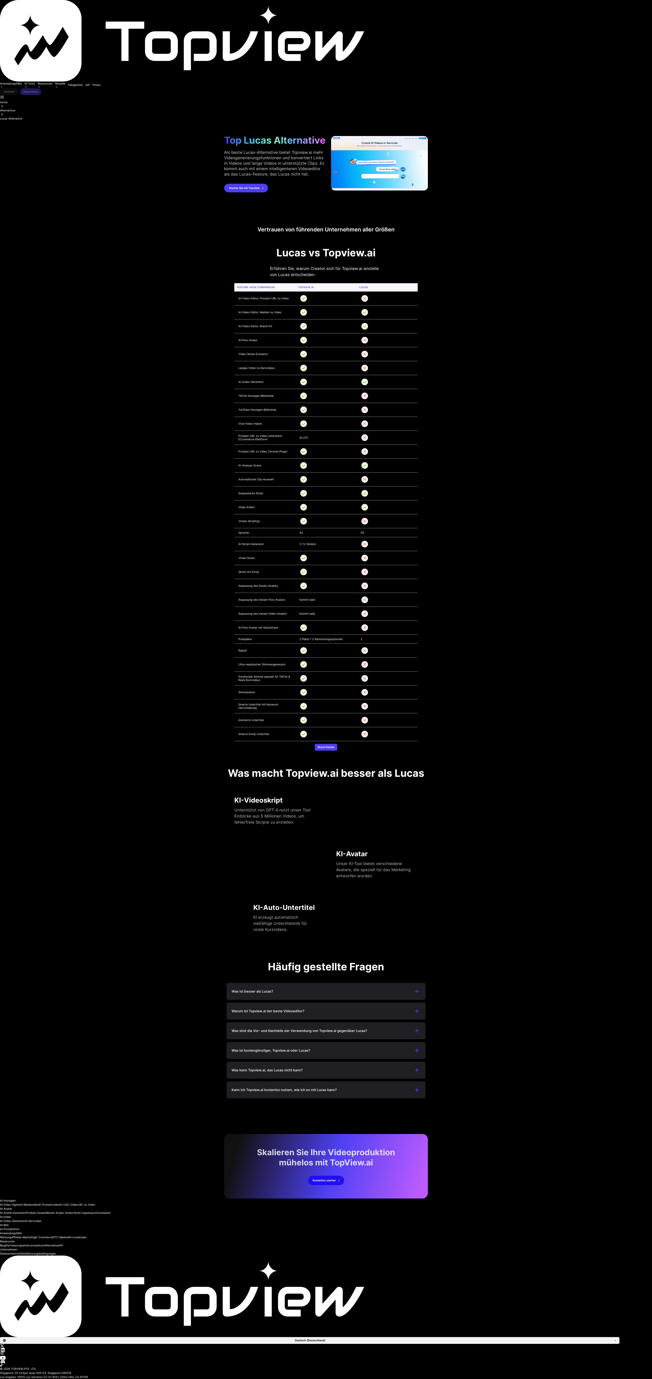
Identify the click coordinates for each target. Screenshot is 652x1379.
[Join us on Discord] (326, 1362)
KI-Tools (30, 83)
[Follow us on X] (326, 1346)
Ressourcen (45, 83)
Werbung (5, 1237)
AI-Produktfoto (9, 1229)
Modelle (60, 83)
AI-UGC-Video (68, 1204)
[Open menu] (2, 97)
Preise (96, 85)
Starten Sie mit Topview (244, 188)
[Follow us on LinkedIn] (326, 1350)
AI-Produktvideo (49, 1204)
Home (4, 102)
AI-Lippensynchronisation (94, 1212)
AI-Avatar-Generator (13, 1212)
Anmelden (9, 91)
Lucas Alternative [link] (11, 118)
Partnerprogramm (17, 1245)
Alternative (52, 1245)
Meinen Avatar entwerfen (62, 1212)
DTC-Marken (60, 1237)
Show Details (326, 747)
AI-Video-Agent (10, 1204)
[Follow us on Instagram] (326, 1354)
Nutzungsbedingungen (41, 1253)
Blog (3, 1245)
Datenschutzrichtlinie (13, 1253)
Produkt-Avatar (36, 1212)
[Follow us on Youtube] (326, 1358)
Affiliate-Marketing (23, 1237)
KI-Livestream (78, 1237)
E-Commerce (43, 1237)
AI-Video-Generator (12, 1221)
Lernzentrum (37, 1245)
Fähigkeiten (75, 85)
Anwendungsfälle (11, 83)
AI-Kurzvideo (33, 1221)
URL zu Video (86, 1204)
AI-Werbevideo (29, 1204)
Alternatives (7, 110)
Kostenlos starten (324, 1180)
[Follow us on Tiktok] (326, 1365)
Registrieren (30, 91)
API (88, 85)
